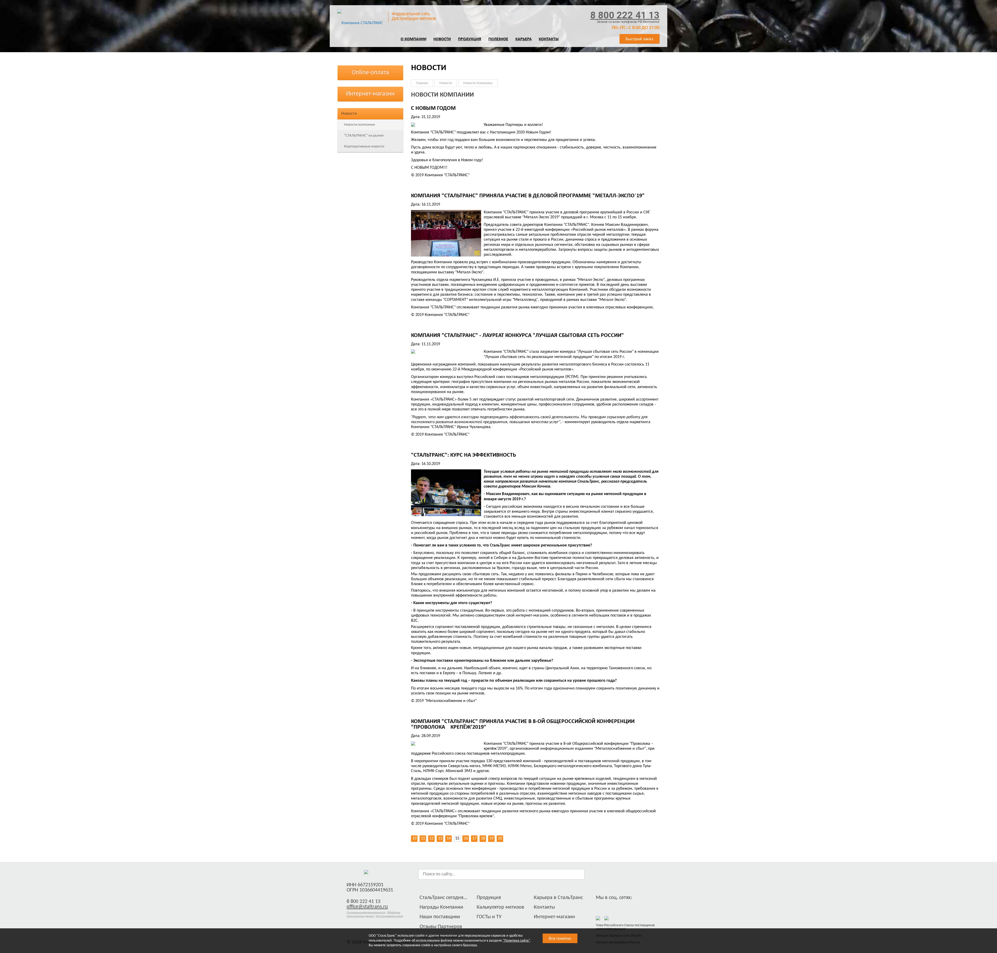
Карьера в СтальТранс (558, 897)
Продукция (469, 39)
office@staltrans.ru (367, 906)
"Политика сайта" (516, 941)
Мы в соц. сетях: (614, 897)
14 (449, 838)
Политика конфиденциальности (366, 912)
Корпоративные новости (364, 146)
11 (423, 838)
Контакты (549, 39)
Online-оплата (370, 73)
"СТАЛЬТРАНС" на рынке (363, 136)
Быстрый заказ (639, 39)
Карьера (523, 39)
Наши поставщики (440, 917)
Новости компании (359, 125)
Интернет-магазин (370, 94)
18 (483, 838)
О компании (413, 39)
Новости (442, 39)
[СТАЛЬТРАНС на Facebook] (600, 906)
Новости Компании (478, 83)
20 (500, 838)
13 (440, 838)
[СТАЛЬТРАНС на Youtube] (619, 906)
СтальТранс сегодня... (443, 897)
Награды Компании (441, 907)
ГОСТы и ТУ (489, 917)
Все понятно (560, 938)
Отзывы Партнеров (441, 926)
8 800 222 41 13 (624, 15)
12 (431, 838)
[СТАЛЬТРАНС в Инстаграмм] (609, 906)
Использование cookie (389, 916)
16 (466, 838)
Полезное (498, 39)
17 (474, 838)
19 (491, 838)
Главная (422, 83)
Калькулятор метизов (500, 907)
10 (414, 838)
